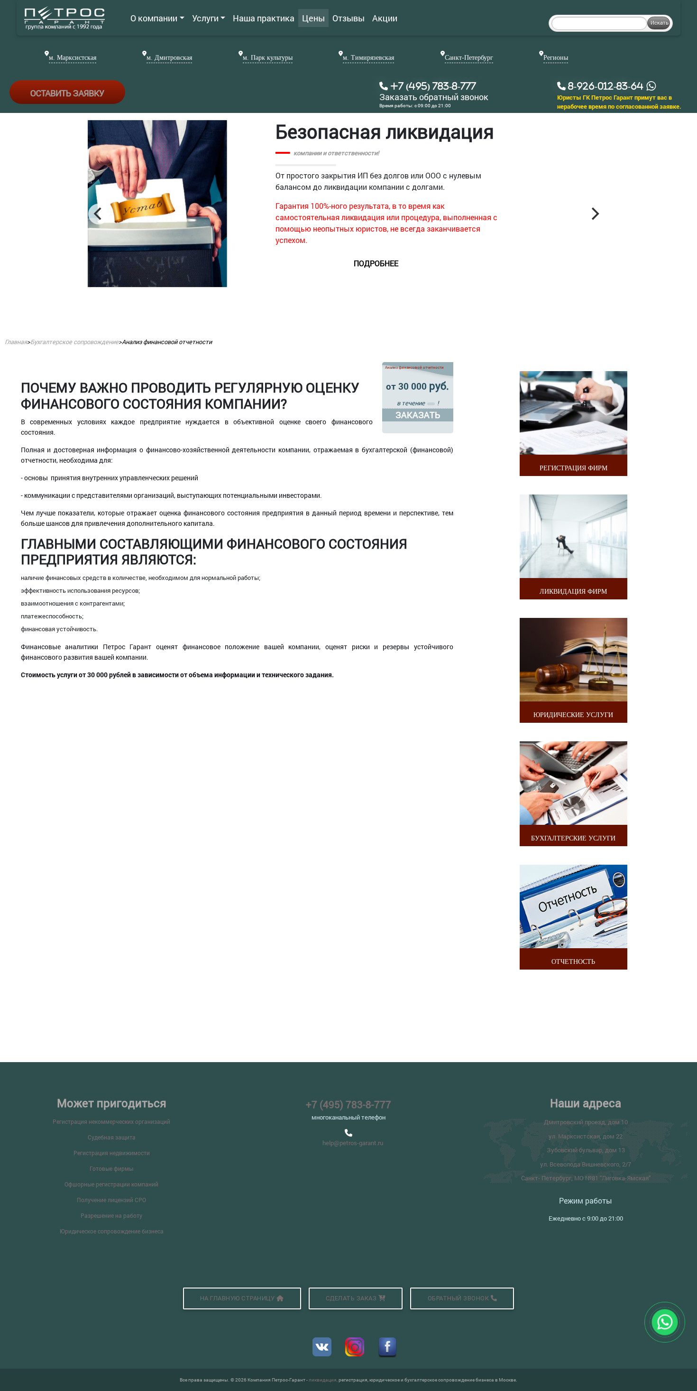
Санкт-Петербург (469, 57)
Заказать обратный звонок (433, 97)
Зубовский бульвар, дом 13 (586, 1150)
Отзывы (348, 18)
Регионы (555, 57)
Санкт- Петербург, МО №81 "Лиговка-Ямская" (586, 1178)
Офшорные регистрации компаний (111, 1184)
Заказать (417, 414)
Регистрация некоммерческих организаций (111, 1121)
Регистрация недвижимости (111, 1153)
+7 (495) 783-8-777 (348, 1104)
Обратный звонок (459, 1298)
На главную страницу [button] (238, 1298)
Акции (384, 18)
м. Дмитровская (169, 57)
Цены (313, 18)
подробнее (457, 286)
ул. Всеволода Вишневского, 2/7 (585, 1164)
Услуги (205, 18)
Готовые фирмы (111, 1168)
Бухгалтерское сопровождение (74, 341)
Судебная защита (112, 1137)
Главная (16, 341)
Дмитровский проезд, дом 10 (586, 1122)
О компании (153, 18)
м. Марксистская (72, 57)
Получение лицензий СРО (111, 1200)
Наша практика (263, 18)
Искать (660, 22)
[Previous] (98, 214)
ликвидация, (324, 1380)
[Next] (594, 214)
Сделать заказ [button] (352, 1298)
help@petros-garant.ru (352, 1143)
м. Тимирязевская (368, 57)
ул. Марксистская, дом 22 (586, 1136)
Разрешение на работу (111, 1215)
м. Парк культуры (268, 57)
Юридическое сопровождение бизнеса (112, 1231)
